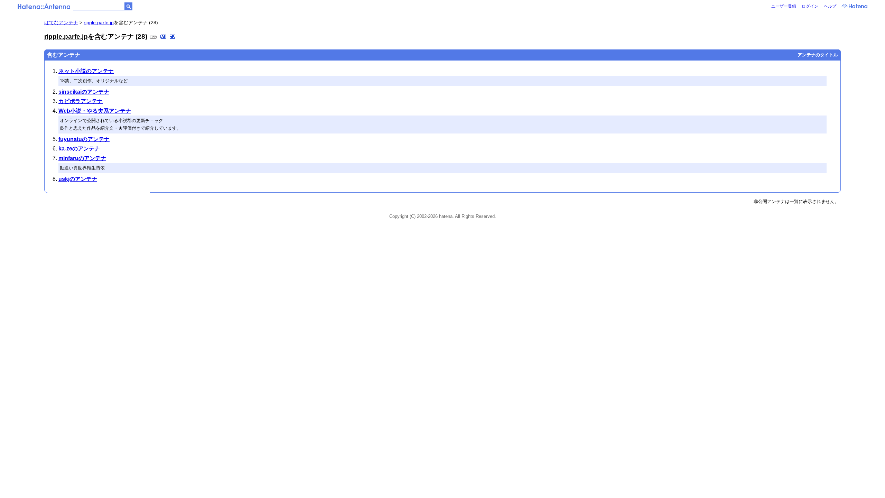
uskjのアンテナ (77, 179)
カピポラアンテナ (80, 101)
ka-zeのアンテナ (79, 148)
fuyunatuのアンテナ (84, 139)
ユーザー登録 (783, 6)
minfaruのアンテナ (82, 158)
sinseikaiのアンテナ (83, 92)
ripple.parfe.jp (99, 22)
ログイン (810, 6)
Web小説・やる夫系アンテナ (94, 111)
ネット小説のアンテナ (86, 71)
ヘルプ (830, 6)
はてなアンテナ (61, 22)
